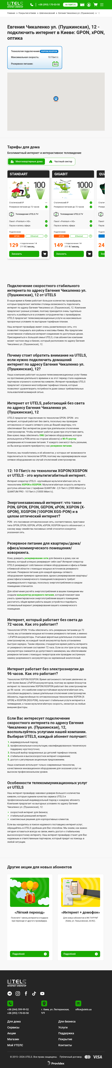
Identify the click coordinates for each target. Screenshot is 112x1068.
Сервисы (13, 1027)
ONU (41, 435)
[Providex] (56, 1063)
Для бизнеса (67, 1021)
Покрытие (65, 1039)
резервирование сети (36, 558)
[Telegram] (9, 993)
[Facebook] (26, 993)
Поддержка (66, 1033)
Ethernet (34, 236)
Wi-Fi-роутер (69, 438)
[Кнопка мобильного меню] (102, 4)
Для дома (14, 1021)
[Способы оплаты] (82, 4)
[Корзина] (95, 4)
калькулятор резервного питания (35, 594)
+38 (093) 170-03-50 (49, 4)
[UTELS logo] (16, 983)
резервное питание (61, 445)
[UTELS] (15, 4)
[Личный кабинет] (89, 4)
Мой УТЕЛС (15, 1045)
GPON (17, 236)
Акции (11, 1033)
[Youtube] (42, 993)
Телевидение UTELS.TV (27, 214)
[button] (32, 4)
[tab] (26, 162)
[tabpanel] (56, 214)
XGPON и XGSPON (31, 484)
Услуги (63, 1027)
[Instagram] (17, 993)
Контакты (65, 1045)
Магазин (13, 1039)
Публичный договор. (71, 1056)
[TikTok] (34, 993)
